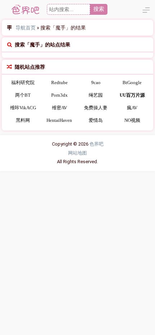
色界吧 (96, 144)
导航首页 (25, 28)
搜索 (98, 9)
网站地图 (77, 153)
